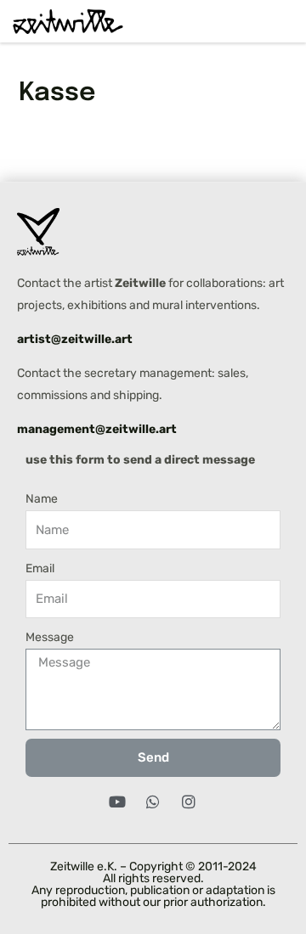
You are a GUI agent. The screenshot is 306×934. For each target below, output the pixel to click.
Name (42, 499)
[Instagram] (188, 801)
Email (40, 568)
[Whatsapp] (153, 801)
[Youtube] (117, 801)
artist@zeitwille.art (75, 339)
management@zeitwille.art (97, 429)
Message (50, 637)
